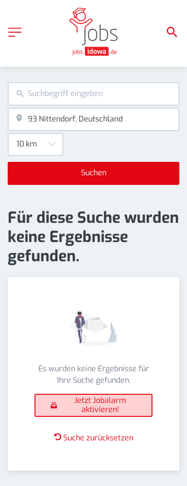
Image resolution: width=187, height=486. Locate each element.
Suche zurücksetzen (98, 438)
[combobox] (93, 94)
